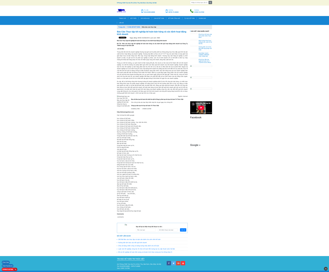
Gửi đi (183, 230)
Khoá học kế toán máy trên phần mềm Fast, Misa (205, 36)
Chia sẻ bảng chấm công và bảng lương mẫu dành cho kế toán (138, 246)
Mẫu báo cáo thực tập (149, 27)
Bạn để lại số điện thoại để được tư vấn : (149, 226)
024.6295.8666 (149, 12)
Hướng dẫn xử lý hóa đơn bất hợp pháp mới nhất (205, 48)
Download (202, 18)
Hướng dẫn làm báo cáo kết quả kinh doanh (132, 242)
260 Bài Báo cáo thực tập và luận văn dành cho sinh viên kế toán (139, 239)
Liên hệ (121, 22)
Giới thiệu (133, 18)
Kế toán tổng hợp (174, 18)
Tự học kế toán (189, 18)
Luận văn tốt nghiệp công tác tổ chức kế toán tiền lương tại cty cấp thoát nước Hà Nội (146, 249)
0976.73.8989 (173, 12)
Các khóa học (145, 18)
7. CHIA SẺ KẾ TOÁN (133, 27)
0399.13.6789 (199, 12)
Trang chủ (122, 18)
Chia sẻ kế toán (159, 18)
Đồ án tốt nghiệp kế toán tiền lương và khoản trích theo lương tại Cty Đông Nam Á (145, 252)
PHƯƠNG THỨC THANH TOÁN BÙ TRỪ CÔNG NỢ (204, 54)
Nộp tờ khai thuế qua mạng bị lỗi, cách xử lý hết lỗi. (205, 42)
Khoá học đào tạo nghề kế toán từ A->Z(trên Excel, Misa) (205, 61)
